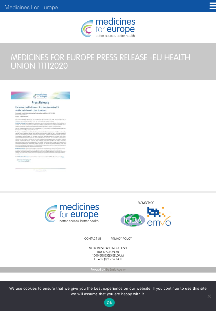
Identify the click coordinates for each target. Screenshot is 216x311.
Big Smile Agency (115, 269)
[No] (209, 296)
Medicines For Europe (31, 7)
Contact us (92, 239)
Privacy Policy (121, 239)
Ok (109, 302)
